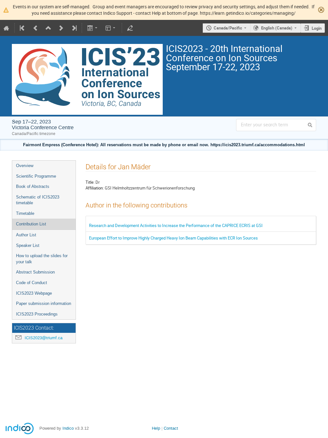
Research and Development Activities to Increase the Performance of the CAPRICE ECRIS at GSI (176, 225)
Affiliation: (95, 188)
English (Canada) (276, 28)
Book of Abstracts (32, 186)
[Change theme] (111, 28)
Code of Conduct (31, 282)
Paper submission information (43, 303)
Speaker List (27, 245)
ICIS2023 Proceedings (37, 314)
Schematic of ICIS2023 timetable (37, 200)
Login (317, 28)
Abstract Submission (35, 272)
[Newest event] (73, 28)
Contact (171, 428)
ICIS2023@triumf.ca (43, 338)
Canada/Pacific (228, 28)
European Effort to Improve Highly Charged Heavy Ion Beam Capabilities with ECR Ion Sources (173, 238)
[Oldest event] (22, 28)
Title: (90, 182)
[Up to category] (48, 28)
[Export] (93, 28)
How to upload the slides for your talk (42, 258)
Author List (26, 234)
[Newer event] (61, 28)
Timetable (25, 213)
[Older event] (35, 28)
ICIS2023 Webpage (34, 293)
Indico (68, 428)
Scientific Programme (36, 176)
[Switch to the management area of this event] (130, 28)
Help (156, 428)
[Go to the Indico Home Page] (6, 28)
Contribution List (31, 224)
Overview (24, 165)
